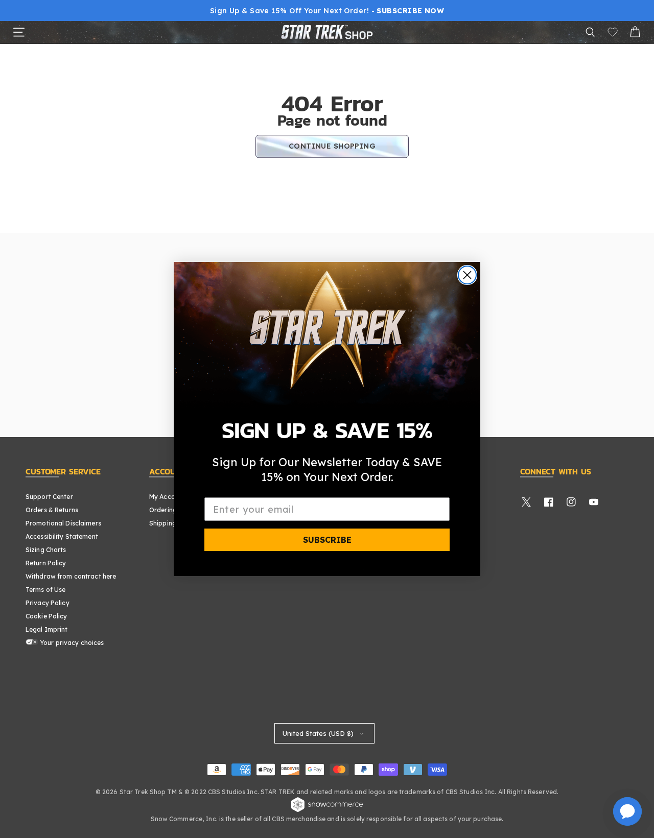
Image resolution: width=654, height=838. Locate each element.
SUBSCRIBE (327, 540)
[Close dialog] (467, 275)
